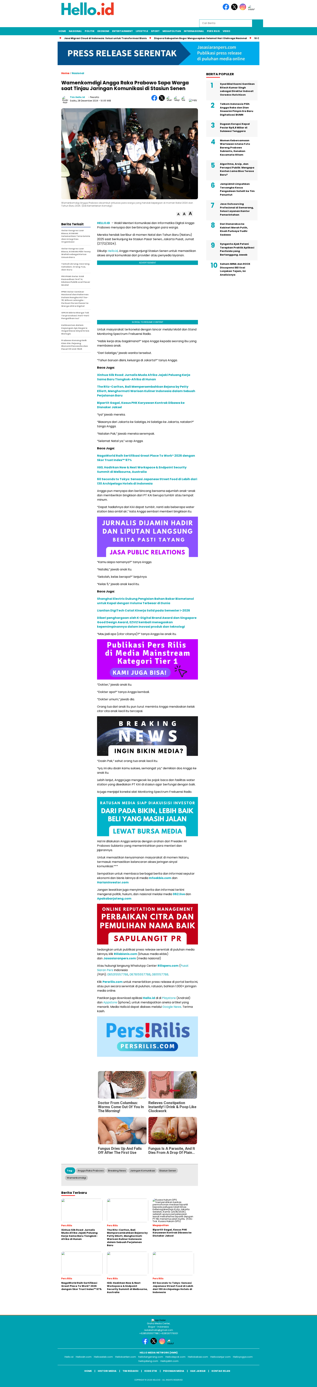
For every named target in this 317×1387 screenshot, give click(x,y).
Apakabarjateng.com (114, 898)
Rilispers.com (168, 966)
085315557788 (117, 974)
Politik (89, 31)
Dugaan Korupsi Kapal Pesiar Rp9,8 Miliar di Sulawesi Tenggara (235, 127)
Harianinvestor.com (113, 882)
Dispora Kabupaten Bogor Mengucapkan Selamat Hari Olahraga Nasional (194, 38)
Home (62, 31)
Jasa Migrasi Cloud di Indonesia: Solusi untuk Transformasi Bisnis (99, 38)
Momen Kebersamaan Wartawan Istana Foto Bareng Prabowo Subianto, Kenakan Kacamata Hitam (235, 147)
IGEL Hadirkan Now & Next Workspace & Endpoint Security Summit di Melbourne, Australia (142, 469)
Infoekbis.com (160, 878)
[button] (178, 214)
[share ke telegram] (177, 100)
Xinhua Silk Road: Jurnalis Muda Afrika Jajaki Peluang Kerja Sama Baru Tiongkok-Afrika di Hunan (143, 377)
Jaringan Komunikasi (142, 1170)
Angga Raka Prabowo (91, 1170)
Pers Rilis (213, 31)
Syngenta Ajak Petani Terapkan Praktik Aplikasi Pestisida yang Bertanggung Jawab (237, 249)
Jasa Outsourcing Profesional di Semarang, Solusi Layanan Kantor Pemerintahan (237, 209)
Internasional (194, 31)
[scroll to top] (304, 1381)
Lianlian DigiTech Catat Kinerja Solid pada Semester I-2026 (143, 610)
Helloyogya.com (243, 1357)
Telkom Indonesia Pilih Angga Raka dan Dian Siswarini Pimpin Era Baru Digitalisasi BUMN (236, 109)
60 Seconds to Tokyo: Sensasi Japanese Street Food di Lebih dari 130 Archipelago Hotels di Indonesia (147, 481)
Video (226, 31)
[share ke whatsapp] (170, 100)
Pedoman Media (173, 1371)
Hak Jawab (197, 1371)
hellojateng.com (148, 1361)
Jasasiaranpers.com (119, 958)
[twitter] (235, 9)
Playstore (169, 998)
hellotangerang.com (150, 1357)
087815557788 (140, 974)
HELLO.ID (103, 223)
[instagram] (243, 9)
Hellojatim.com (169, 1361)
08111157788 (160, 974)
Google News (171, 1007)
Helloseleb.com (103, 1357)
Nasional (75, 31)
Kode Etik (150, 1371)
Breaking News (117, 1170)
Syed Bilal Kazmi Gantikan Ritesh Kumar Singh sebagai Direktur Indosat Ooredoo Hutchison (237, 89)
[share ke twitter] (162, 100)
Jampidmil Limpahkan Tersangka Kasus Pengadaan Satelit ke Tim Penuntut (237, 189)
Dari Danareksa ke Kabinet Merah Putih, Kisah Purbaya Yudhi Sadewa (234, 229)
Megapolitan (172, 31)
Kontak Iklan (221, 1371)
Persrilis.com (113, 982)
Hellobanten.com (125, 1357)
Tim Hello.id (77, 97)
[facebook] (226, 9)
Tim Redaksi (130, 1371)
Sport (155, 31)
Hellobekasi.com (198, 1357)
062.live (179, 894)
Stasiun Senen (167, 1170)
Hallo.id (149, 998)
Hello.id (113, 251)
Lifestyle (142, 31)
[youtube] (252, 9)
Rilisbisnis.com (125, 954)
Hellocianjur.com (220, 1357)
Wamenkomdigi (76, 1178)
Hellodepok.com (175, 1357)
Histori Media (107, 1371)
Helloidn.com (84, 1357)
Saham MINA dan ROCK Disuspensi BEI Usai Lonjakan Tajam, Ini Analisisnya (235, 269)
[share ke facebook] (155, 100)
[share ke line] (185, 100)
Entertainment (122, 31)
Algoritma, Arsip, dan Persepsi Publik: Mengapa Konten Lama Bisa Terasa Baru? (237, 169)
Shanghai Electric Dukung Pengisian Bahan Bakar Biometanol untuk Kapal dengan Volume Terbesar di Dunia (145, 601)
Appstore (110, 1002)
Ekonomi (103, 31)
